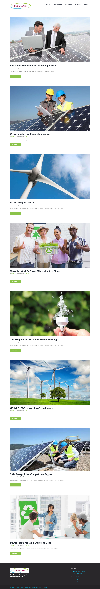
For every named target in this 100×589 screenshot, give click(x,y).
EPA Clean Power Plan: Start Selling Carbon (33, 65)
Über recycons (68, 4)
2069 (28, 273)
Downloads (78, 4)
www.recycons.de (77, 581)
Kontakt (86, 4)
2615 (28, 545)
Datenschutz (45, 587)
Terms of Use (32, 587)
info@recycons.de (77, 579)
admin (12, 68)
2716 (28, 410)
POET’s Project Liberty (22, 202)
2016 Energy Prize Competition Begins (31, 474)
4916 (28, 68)
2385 (28, 205)
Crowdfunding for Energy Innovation (30, 134)
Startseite (48, 4)
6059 (28, 476)
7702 (28, 136)
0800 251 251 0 (76, 576)
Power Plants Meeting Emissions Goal (30, 542)
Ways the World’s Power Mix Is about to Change (36, 271)
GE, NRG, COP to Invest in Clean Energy (31, 408)
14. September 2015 (20, 68)
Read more (14, 76)
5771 (28, 342)
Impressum (39, 587)
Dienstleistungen (58, 4)
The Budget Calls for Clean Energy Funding (33, 339)
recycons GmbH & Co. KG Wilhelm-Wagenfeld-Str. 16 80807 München (79, 573)
